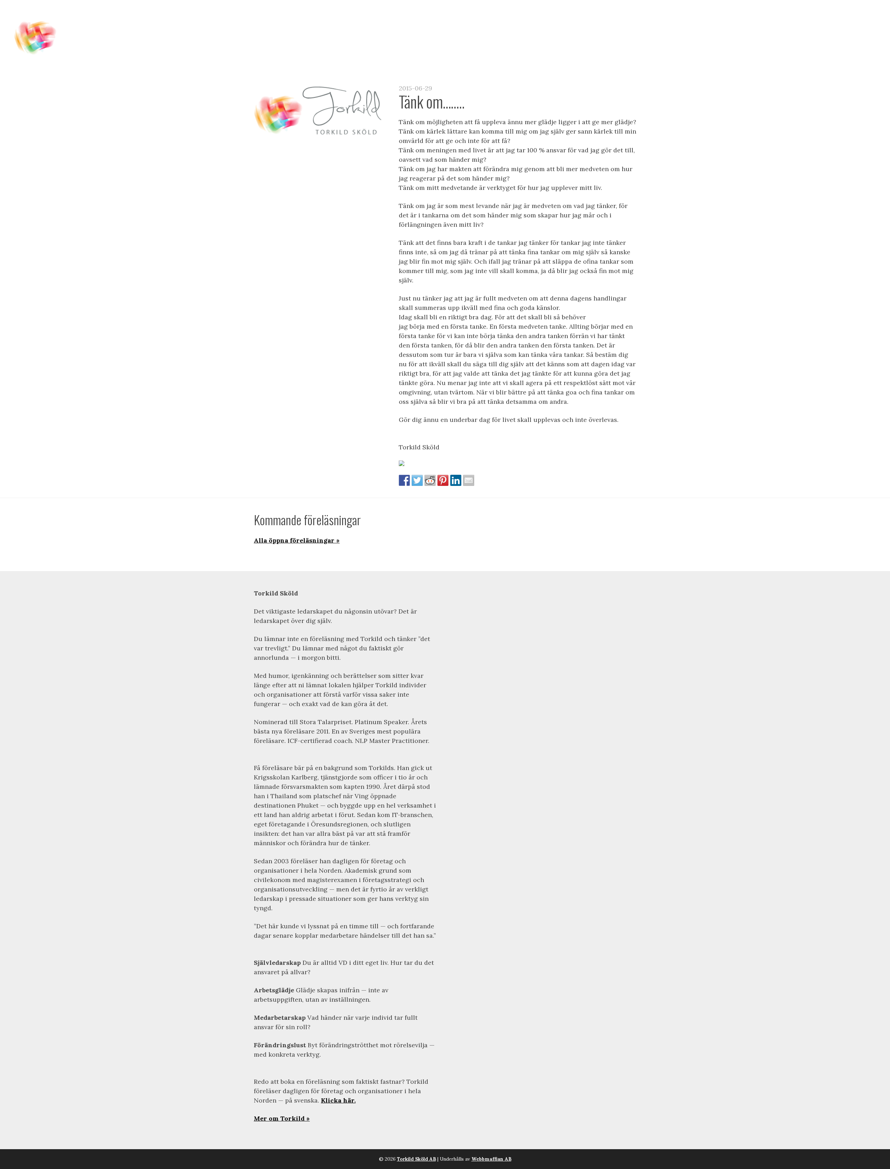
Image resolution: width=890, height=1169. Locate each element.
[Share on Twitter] (417, 480)
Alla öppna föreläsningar (294, 540)
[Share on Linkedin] (455, 480)
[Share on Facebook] (404, 480)
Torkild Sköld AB (416, 1159)
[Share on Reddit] (430, 480)
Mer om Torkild (279, 1118)
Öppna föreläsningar (605, 21)
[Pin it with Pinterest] (442, 480)
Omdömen (775, 21)
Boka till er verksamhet (701, 21)
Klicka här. (338, 1100)
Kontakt (817, 21)
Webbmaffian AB (491, 1159)
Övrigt (854, 21)
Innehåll (539, 21)
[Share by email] (468, 480)
